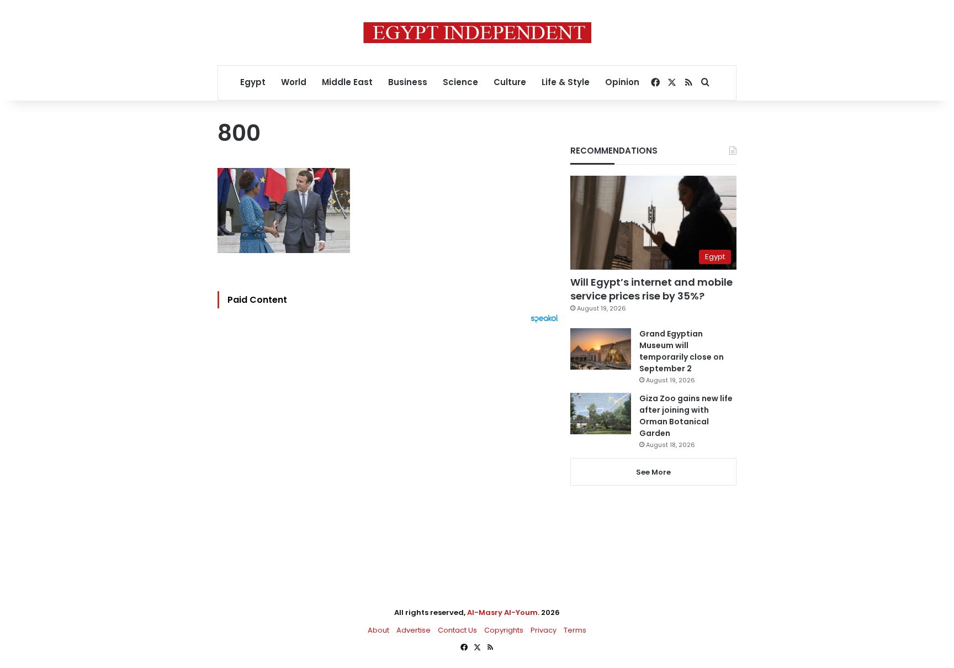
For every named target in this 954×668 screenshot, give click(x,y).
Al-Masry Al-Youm (502, 612)
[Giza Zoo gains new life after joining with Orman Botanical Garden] (600, 413)
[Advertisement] (391, 445)
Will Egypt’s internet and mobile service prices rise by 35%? (651, 289)
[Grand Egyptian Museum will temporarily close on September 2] (600, 349)
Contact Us (457, 630)
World (293, 82)
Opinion (622, 82)
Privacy (543, 630)
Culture (510, 82)
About (378, 630)
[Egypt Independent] (477, 32)
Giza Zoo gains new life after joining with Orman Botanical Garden (686, 416)
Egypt (253, 82)
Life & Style (566, 82)
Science (460, 82)
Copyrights (503, 630)
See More (653, 472)
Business (407, 82)
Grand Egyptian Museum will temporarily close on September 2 (681, 351)
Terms (575, 630)
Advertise (413, 630)
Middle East (347, 82)
